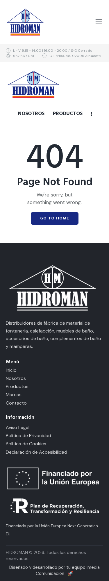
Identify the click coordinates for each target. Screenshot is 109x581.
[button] (98, 22)
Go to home (54, 218)
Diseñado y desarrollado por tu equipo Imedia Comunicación (54, 570)
